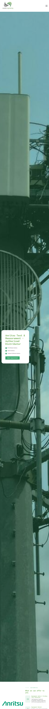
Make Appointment (12, 358)
